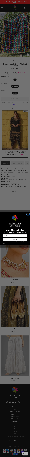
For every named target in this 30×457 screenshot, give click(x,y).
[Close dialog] (28, 214)
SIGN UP (15, 239)
